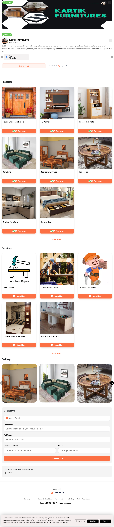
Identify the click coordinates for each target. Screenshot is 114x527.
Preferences (80, 521)
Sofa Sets (7, 172)
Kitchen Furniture (10, 222)
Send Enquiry (15, 418)
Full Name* (8, 435)
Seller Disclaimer (83, 499)
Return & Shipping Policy (64, 499)
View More (57, 239)
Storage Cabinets (86, 122)
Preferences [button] (64, 522)
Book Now (20, 296)
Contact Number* (11, 446)
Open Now (8, 34)
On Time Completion (88, 287)
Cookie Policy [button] (17, 522)
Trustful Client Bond (49, 287)
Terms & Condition (45, 499)
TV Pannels (46, 122)
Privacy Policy (29, 499)
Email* (60, 446)
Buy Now (22, 131)
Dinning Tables (47, 222)
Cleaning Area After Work (14, 336)
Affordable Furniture (50, 336)
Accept (105, 521)
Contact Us (24, 66)
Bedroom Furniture (49, 172)
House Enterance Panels (13, 122)
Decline (93, 521)
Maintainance (8, 287)
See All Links (12, 57)
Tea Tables (83, 172)
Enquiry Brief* (9, 424)
